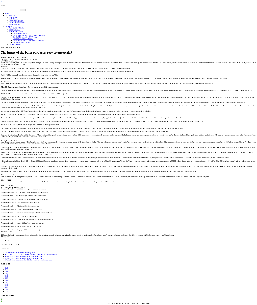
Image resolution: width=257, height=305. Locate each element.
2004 (6, 280)
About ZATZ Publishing (16, 28)
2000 (6, 288)
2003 (6, 282)
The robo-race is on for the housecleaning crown (20, 253)
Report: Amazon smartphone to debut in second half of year (24, 256)
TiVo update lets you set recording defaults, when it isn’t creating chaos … (28, 260)
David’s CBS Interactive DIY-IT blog (25, 37)
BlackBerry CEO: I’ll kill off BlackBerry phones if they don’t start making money (31, 254)
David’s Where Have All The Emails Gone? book (28, 40)
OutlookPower (13, 19)
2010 (6, 269)
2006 (6, 277)
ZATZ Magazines (10, 15)
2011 (6, 268)
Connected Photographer (17, 22)
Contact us (8, 26)
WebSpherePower (14, 24)
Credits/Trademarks (15, 44)
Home (7, 13)
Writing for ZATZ (14, 30)
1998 (6, 291)
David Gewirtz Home (20, 33)
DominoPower (13, 17)
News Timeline (5, 245)
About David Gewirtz (16, 31)
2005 (6, 279)
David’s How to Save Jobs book (23, 39)
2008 (6, 273)
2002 (6, 284)
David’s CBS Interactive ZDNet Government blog (29, 35)
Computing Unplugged (16, 21)
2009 (6, 271)
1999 (6, 289)
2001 (6, 286)
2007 (6, 275)
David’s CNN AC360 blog (21, 42)
